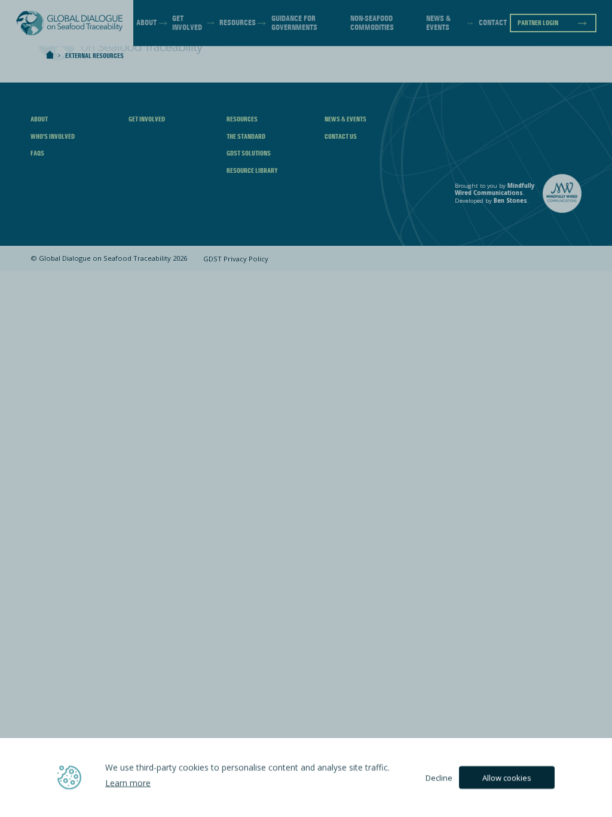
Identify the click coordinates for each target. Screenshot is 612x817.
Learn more (128, 782)
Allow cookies (506, 777)
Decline (439, 777)
